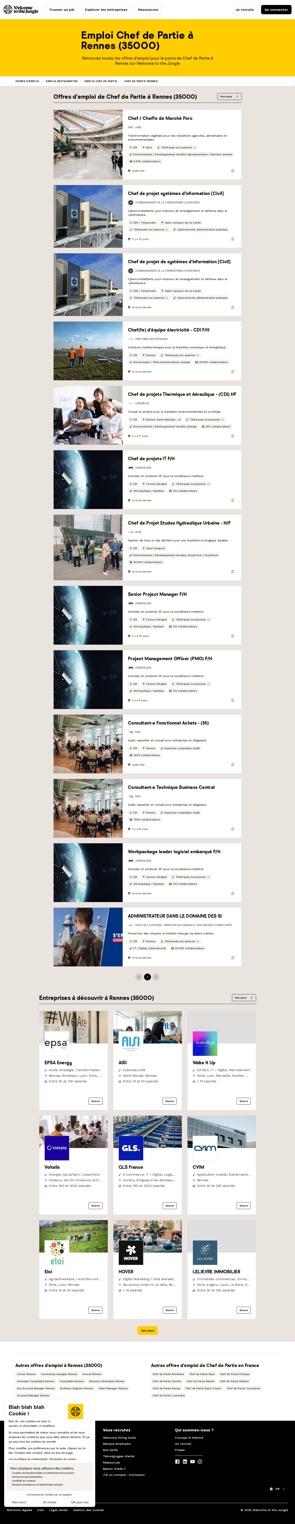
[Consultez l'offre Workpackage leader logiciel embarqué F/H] (88, 872)
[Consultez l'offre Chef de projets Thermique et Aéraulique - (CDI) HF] (88, 415)
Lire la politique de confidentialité (28, 1459)
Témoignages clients (118, 1456)
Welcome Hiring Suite (119, 1437)
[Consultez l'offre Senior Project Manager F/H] (88, 615)
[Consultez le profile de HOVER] (147, 1251)
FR (277, 1489)
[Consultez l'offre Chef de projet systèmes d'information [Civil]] (88, 216)
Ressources (148, 10)
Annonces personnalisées (27, 1476)
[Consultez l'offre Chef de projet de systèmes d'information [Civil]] (88, 284)
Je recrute (245, 10)
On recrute (183, 1443)
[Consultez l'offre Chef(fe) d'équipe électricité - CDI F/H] (88, 351)
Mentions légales (19, 1510)
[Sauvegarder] (232, 170)
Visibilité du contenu (24, 1480)
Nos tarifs (110, 1450)
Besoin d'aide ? (114, 1468)
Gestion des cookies (88, 1510)
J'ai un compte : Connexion (124, 1474)
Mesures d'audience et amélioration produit (37, 1484)
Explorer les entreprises (106, 10)
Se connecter (276, 10)
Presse (180, 1450)
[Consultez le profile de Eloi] (73, 1251)
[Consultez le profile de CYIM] (221, 1147)
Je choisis (49, 1502)
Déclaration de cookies (62, 1459)
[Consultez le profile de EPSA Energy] (73, 1042)
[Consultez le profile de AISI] (147, 1042)
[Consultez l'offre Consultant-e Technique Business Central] (88, 808)
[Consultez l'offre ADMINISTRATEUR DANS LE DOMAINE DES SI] (88, 937)
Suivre (95, 1101)
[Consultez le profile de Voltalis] (73, 1147)
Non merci (19, 1502)
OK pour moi (80, 1502)
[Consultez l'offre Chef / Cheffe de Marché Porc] (88, 144)
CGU (40, 1510)
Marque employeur (117, 1443)
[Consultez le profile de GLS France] (147, 1147)
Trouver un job (61, 10)
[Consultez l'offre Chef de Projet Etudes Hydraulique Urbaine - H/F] (88, 547)
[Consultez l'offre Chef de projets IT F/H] (88, 479)
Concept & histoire (189, 1437)
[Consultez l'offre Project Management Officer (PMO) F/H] (88, 679)
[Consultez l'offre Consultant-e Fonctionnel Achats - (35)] (88, 744)
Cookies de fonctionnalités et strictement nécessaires (43, 1473)
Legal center (58, 1510)
